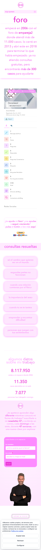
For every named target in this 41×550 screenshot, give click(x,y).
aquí (33, 226)
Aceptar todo (20, 536)
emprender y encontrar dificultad (20, 318)
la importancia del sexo (20, 297)
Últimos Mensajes (29, 91)
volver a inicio (20, 516)
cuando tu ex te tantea (20, 307)
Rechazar (20, 540)
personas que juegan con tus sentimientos (20, 331)
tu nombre (9, 444)
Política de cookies (17, 531)
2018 (33, 46)
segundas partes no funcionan (21, 273)
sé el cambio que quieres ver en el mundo (20, 261)
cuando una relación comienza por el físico (21, 286)
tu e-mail (9, 453)
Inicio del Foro (15, 91)
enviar (8, 464)
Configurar (20, 545)
